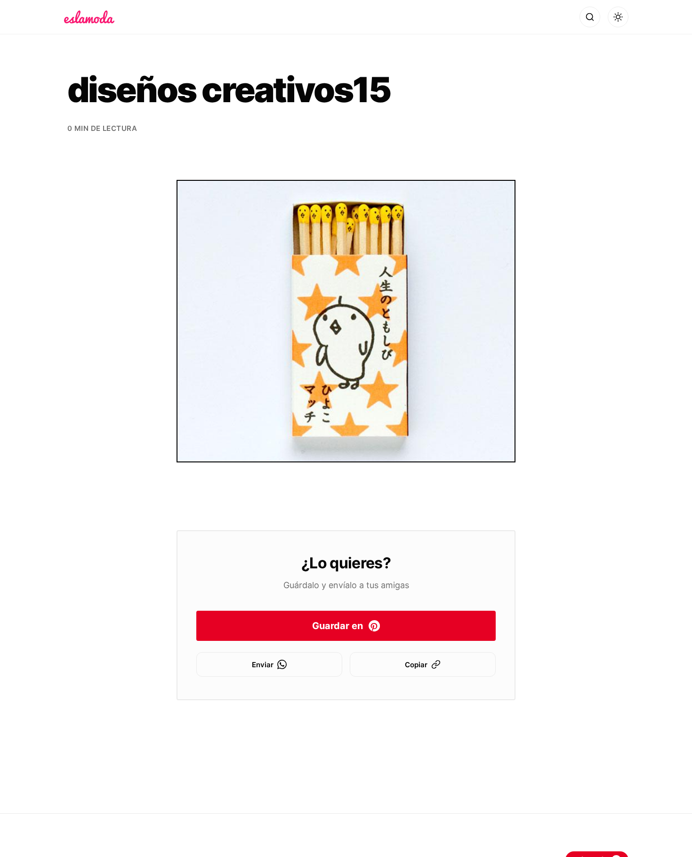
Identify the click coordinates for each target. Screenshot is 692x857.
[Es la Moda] (89, 17)
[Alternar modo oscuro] (618, 17)
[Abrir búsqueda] (589, 17)
